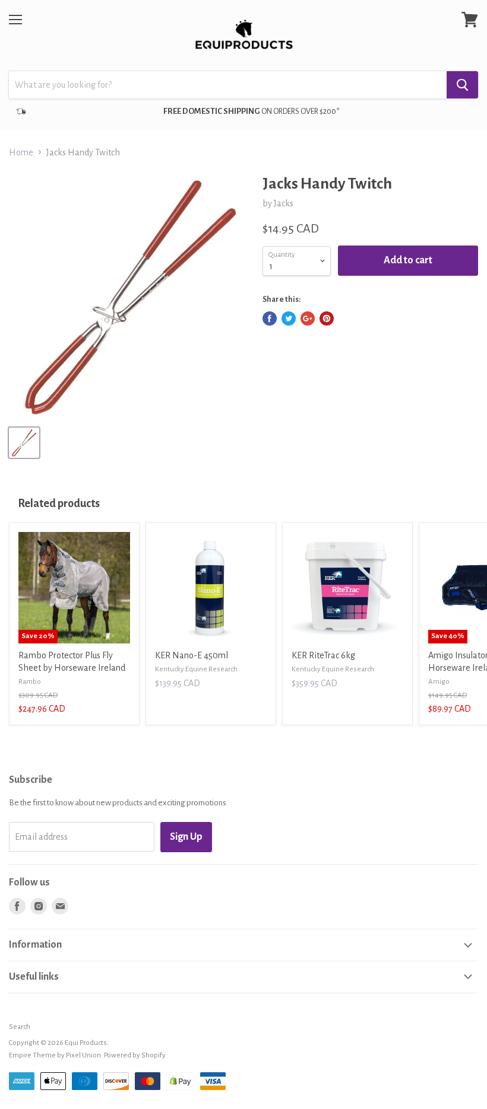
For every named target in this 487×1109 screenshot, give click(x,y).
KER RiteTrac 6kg (323, 655)
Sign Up (186, 836)
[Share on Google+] (308, 318)
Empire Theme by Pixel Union (55, 1055)
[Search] (462, 84)
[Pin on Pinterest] (327, 318)
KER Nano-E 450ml (191, 655)
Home (21, 152)
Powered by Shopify (135, 1055)
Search (19, 1027)
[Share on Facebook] (270, 318)
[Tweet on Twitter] (289, 318)
